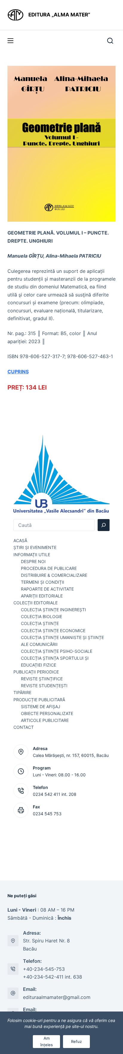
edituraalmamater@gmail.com (56, 997)
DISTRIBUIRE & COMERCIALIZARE (54, 575)
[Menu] (10, 41)
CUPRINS (18, 372)
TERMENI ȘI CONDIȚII (42, 582)
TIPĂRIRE (22, 692)
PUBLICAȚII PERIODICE (36, 671)
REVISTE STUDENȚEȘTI (44, 685)
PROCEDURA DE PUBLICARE (49, 568)
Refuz (76, 1041)
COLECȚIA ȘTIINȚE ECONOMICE (53, 630)
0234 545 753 (47, 813)
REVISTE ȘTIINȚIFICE (42, 678)
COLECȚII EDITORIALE (35, 602)
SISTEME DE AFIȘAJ (40, 706)
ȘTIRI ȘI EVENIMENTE (34, 547)
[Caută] (104, 525)
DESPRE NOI (33, 561)
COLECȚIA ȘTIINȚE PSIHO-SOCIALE (56, 651)
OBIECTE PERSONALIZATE (47, 713)
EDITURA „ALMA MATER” (59, 15)
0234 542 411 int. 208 (54, 794)
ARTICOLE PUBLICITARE (45, 720)
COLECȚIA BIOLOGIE (41, 616)
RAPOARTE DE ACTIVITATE (47, 588)
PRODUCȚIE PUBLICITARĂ (39, 699)
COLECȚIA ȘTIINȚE (40, 623)
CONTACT (23, 727)
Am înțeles (46, 1041)
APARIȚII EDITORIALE (42, 595)
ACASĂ (20, 540)
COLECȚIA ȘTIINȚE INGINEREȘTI (53, 609)
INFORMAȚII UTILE (31, 554)
